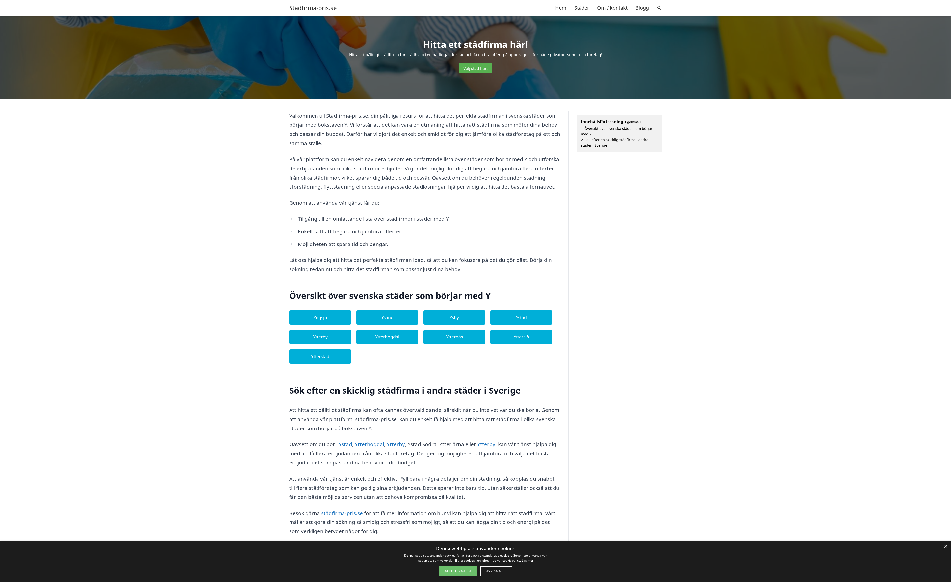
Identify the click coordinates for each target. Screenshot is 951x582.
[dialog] (475, 561)
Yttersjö (521, 337)
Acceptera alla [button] (458, 571)
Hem (560, 7)
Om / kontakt (612, 7)
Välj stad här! (475, 68)
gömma (633, 122)
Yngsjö (320, 317)
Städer (581, 7)
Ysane (387, 317)
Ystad (521, 317)
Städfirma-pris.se (313, 8)
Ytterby (320, 337)
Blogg (642, 7)
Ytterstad (320, 356)
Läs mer (527, 560)
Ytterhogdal (387, 337)
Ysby (454, 317)
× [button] (945, 546)
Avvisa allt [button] (496, 571)
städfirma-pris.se (342, 513)
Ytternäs (454, 337)
